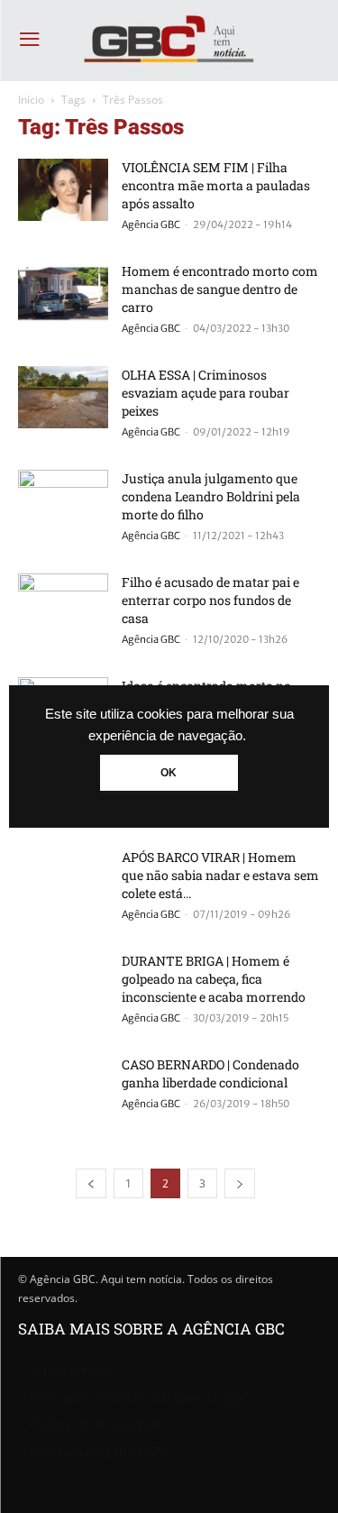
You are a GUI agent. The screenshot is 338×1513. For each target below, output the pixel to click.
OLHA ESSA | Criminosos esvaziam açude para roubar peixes (205, 392)
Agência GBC (151, 224)
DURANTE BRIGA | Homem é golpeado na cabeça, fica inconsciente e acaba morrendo (214, 978)
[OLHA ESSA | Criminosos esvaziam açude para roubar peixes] (63, 397)
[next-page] (239, 1183)
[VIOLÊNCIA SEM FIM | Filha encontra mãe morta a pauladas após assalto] (63, 190)
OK (168, 772)
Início (31, 99)
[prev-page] (91, 1183)
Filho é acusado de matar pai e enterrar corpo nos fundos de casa (210, 600)
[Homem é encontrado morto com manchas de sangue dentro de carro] (63, 293)
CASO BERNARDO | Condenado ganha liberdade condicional (210, 1073)
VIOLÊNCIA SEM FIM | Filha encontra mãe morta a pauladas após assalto (216, 185)
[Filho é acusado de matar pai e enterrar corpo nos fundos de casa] (63, 604)
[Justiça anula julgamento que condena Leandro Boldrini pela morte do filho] (63, 501)
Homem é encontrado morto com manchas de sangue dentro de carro (220, 289)
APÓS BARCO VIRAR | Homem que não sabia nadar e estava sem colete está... (220, 875)
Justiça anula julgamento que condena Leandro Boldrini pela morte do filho (211, 496)
